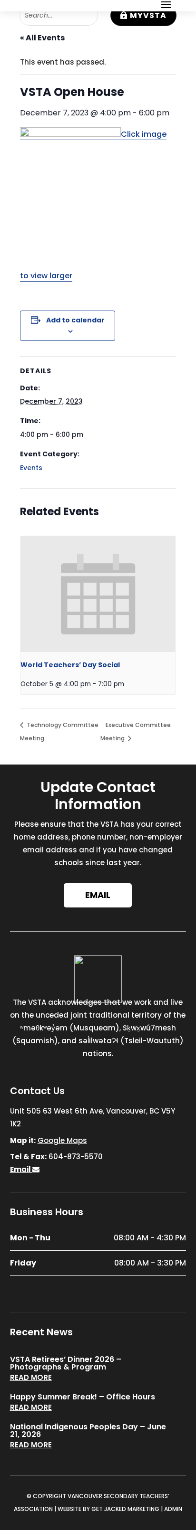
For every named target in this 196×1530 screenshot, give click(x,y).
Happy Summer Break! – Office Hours (82, 1396)
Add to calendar (75, 320)
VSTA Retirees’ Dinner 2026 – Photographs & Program (65, 1363)
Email (97, 895)
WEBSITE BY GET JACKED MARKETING (108, 1509)
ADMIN (173, 1509)
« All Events (42, 37)
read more (31, 1377)
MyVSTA (148, 15)
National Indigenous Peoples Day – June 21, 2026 (88, 1430)
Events (31, 467)
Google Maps (62, 1140)
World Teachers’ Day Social (70, 665)
